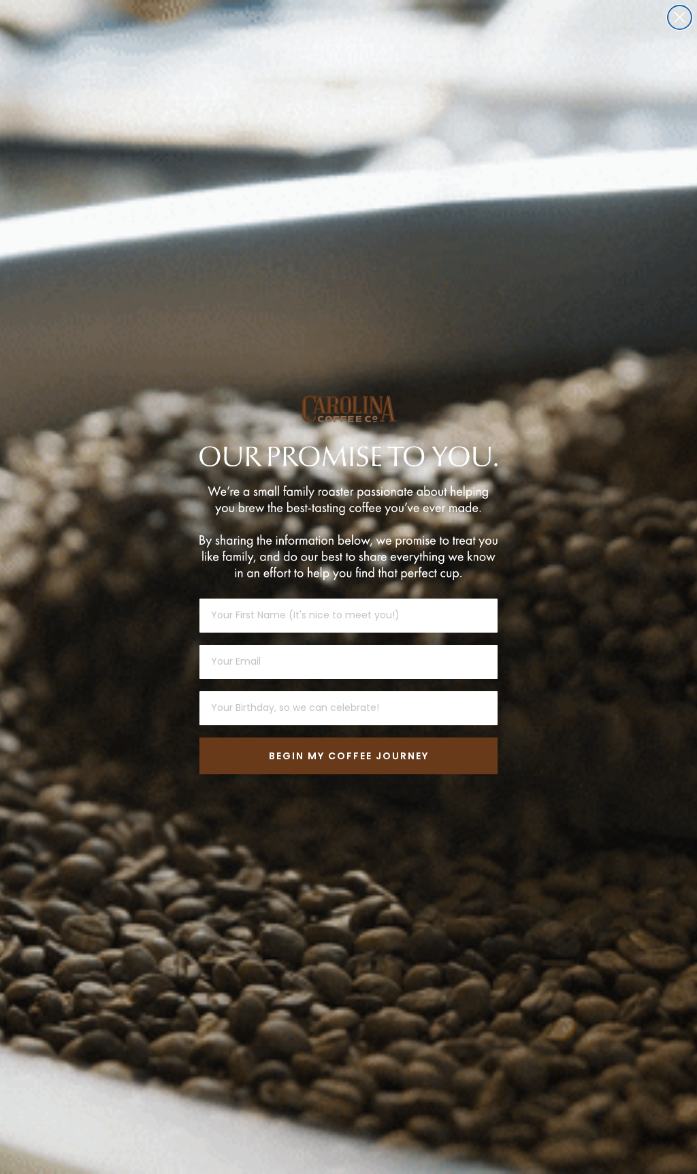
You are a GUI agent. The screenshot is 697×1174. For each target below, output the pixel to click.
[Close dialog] (680, 17)
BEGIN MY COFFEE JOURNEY (349, 756)
